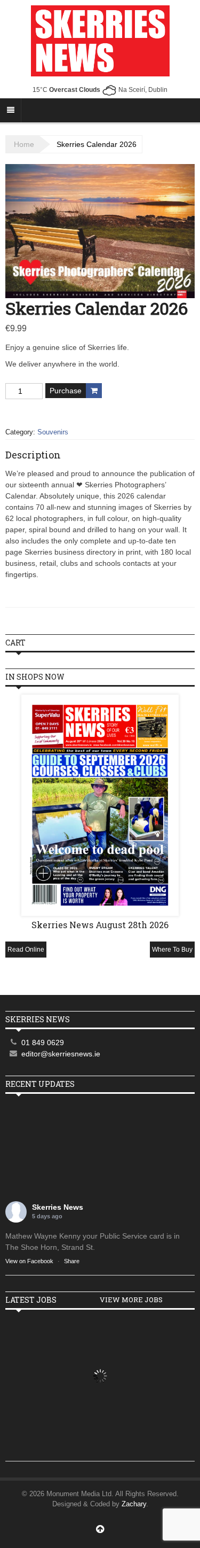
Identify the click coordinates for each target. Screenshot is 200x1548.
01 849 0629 (42, 1042)
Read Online (25, 949)
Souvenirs (52, 432)
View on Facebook (29, 1261)
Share (71, 1261)
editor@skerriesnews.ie (60, 1053)
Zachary (134, 1504)
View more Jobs (131, 1299)
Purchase (66, 390)
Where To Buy (172, 949)
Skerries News (57, 1207)
